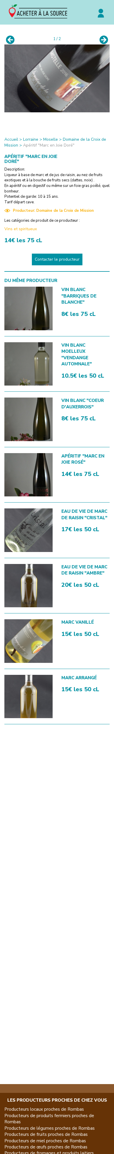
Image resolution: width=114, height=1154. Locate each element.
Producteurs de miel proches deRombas (45, 1141)
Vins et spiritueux (20, 229)
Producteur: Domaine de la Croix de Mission (53, 210)
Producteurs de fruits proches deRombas (46, 1134)
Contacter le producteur (57, 259)
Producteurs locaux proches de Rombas (44, 1109)
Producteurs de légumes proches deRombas (49, 1128)
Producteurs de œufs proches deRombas (45, 1147)
